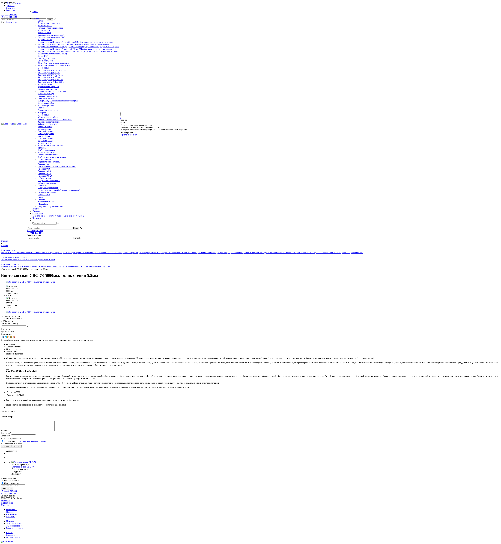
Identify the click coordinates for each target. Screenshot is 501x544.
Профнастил (43, 164)
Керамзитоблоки (45, 84)
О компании (37, 216)
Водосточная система (47, 89)
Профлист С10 (44, 171)
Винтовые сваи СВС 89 (32, 267)
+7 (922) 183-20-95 (9, 17)
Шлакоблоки (43, 204)
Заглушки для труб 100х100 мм (51, 82)
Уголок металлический (48, 155)
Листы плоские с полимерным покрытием (57, 166)
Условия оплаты (13, 523)
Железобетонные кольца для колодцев (54, 63)
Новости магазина (12, 483)
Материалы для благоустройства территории (58, 101)
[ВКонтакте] (3, 337)
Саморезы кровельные (48, 188)
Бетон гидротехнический (49, 23)
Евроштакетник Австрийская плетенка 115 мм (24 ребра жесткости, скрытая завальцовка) (78, 51)
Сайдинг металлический (49, 180)
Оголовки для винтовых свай (51, 35)
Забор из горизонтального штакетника (55, 119)
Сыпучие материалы (47, 192)
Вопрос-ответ (12, 535)
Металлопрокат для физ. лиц (50, 145)
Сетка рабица (44, 136)
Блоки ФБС (43, 56)
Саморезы (42, 185)
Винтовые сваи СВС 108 (76, 267)
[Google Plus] (14, 337)
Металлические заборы (48, 117)
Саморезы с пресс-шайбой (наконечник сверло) (59, 190)
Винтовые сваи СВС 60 (11, 267)
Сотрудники (57, 216)
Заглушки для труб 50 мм (49, 77)
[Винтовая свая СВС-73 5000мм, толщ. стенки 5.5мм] (30, 282)
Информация (7, 503)
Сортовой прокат (45, 138)
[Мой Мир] (11, 337)
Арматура (42, 148)
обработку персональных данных (32, 441)
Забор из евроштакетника (49, 122)
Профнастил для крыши (48, 96)
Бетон (40, 21)
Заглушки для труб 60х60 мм (50, 79)
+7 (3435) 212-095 (9, 15)
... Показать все (44, 68)
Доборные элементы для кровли (52, 91)
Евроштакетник (45, 40)
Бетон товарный (45, 25)
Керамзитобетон (45, 30)
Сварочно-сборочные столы (50, 206)
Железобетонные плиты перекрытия (54, 65)
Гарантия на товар (14, 528)
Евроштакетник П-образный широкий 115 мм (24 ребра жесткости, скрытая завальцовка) (77, 49)
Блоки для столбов (46, 103)
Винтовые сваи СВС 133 (99, 267)
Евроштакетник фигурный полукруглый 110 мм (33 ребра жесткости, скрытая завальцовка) (78, 47)
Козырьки (42, 112)
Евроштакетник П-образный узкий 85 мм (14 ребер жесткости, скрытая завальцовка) (75, 42)
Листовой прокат (45, 131)
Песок (40, 197)
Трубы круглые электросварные (52, 157)
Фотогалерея (78, 216)
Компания (5, 500)
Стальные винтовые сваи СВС (51, 37)
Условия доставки (14, 526)
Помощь (4, 505)
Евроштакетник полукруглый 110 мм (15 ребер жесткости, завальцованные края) (74, 44)
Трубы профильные (46, 150)
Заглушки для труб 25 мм (49, 72)
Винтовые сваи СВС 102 (54, 267)
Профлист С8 (44, 169)
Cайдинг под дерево (47, 183)
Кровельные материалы (48, 86)
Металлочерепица (46, 94)
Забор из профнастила (47, 124)
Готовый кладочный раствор (50, 28)
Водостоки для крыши (48, 110)
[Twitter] (5, 337)
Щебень (41, 199)
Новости (48, 216)
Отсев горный (44, 195)
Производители (13, 537)
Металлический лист (47, 152)
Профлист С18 (44, 173)
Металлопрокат (45, 129)
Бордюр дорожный (46, 105)
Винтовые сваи (44, 32)
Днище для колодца (46, 58)
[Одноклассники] (8, 337)
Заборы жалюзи (45, 126)
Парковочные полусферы (49, 162)
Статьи (9, 532)
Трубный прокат (45, 141)
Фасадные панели (46, 202)
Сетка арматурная (46, 133)
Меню (35, 11)
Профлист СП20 (45, 176)
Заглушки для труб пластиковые (52, 70)
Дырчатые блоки (45, 61)
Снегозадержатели (46, 98)
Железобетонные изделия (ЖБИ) (52, 54)
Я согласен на (25, 441)
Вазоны (41, 108)
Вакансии (68, 216)
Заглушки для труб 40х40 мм (50, 75)
